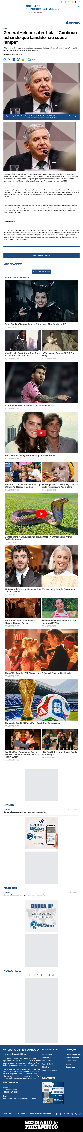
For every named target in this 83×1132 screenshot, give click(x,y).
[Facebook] (59, 2)
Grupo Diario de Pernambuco (18, 1114)
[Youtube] (68, 2)
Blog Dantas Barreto (49, 1070)
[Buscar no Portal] (79, 7)
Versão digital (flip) (73, 1055)
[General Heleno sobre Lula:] (4, 59)
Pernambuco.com (48, 1055)
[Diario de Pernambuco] (41, 7)
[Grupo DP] (41, 1124)
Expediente (70, 1067)
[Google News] (75, 2)
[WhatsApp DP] (79, 2)
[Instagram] (61, 2)
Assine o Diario (71, 1061)
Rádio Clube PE (47, 1064)
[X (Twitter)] (65, 2)
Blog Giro (45, 1067)
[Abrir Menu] (3, 7)
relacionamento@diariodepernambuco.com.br (20, 1098)
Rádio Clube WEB (48, 1061)
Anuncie (69, 1064)
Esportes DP (46, 1058)
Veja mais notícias (41, 272)
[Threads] (72, 2)
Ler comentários (41, 255)
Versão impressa (72, 1058)
